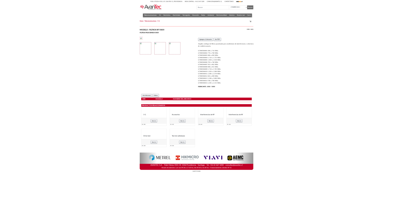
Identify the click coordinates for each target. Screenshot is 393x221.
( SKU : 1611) (250, 29)
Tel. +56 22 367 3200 (215, 165)
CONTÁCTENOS (229, 1)
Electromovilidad (221, 15)
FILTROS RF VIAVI (156, 30)
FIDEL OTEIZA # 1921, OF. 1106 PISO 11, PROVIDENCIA (166, 1)
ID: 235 (172, 124)
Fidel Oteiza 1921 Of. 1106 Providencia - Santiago (184, 165)
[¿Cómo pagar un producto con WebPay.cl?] (239, 1)
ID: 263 (229, 124)
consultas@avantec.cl (234, 165)
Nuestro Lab (241, 15)
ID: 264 (200, 124)
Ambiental (211, 15)
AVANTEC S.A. (196, 165)
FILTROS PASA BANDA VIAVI (149, 32)
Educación (195, 15)
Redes (203, 15)
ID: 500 (143, 124)
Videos (156, 95)
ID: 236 (172, 145)
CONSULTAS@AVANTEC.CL (214, 1)
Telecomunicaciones (150, 15)
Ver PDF (217, 39)
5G (160, 15)
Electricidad (176, 15)
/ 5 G (158, 21)
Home (141, 21)
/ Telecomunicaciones (150, 21)
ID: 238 (143, 145)
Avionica (231, 15)
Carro (249, 15)
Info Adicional (147, 95)
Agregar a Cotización (205, 39)
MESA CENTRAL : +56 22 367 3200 (194, 1)
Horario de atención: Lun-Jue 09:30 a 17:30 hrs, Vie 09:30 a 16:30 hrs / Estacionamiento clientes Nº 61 (196, 168)
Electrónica (166, 15)
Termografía (186, 15)
